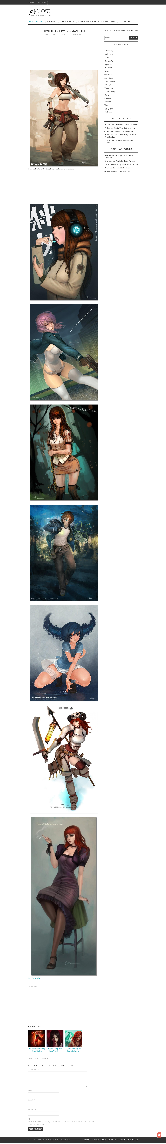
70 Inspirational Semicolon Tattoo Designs (119, 161)
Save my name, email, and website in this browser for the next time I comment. (62, 1123)
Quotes (107, 95)
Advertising (108, 51)
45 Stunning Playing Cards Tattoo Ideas (118, 131)
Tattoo (106, 105)
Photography (109, 88)
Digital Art (36, 21)
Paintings (109, 21)
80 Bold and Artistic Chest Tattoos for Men (119, 128)
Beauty (52, 21)
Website (32, 1109)
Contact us (132, 1140)
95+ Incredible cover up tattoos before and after (121, 164)
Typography (108, 108)
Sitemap (86, 1140)
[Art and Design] (39, 12)
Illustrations (108, 78)
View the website (34, 978)
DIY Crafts (68, 21)
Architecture (108, 54)
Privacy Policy (99, 1140)
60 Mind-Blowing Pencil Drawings (117, 171)
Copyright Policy (116, 1140)
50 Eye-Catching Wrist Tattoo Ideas (117, 168)
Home (31, 2)
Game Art (108, 74)
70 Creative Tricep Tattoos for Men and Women (121, 124)
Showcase (107, 98)
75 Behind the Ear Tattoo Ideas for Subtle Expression (119, 141)
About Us (42, 2)
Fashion (107, 71)
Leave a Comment (75, 35)
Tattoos (124, 21)
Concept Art (108, 61)
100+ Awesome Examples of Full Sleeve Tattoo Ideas (118, 156)
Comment (33, 1069)
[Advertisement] (64, 52)
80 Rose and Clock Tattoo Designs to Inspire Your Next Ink (120, 135)
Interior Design (88, 21)
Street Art (107, 101)
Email (31, 1100)
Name (31, 1090)
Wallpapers (108, 112)
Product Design (110, 91)
